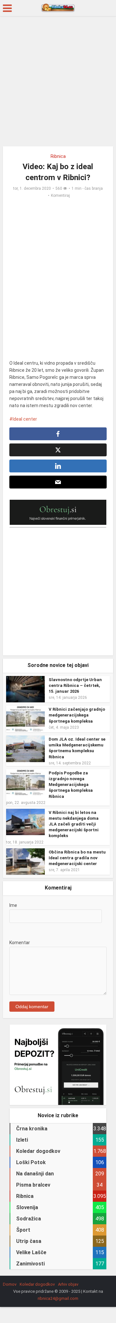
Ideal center (25, 419)
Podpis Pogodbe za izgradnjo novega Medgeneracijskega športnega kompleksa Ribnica (71, 785)
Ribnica (58, 156)
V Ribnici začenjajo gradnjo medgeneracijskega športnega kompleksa (77, 715)
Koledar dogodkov (37, 1284)
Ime (13, 905)
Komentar (19, 942)
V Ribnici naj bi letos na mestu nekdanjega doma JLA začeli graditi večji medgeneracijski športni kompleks (74, 824)
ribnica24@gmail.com (58, 1298)
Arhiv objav (68, 1284)
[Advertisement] (58, 83)
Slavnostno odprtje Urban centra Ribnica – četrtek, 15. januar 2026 (75, 685)
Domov (9, 1284)
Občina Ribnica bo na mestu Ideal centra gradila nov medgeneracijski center (77, 858)
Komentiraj (60, 195)
